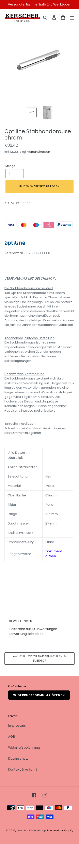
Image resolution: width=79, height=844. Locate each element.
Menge (10, 166)
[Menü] (71, 17)
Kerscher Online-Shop (31, 830)
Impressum (17, 725)
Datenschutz (18, 758)
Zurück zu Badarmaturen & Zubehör (42, 658)
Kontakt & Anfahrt (22, 769)
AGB (11, 736)
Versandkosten (38, 151)
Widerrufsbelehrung (24, 747)
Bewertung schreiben (26, 633)
